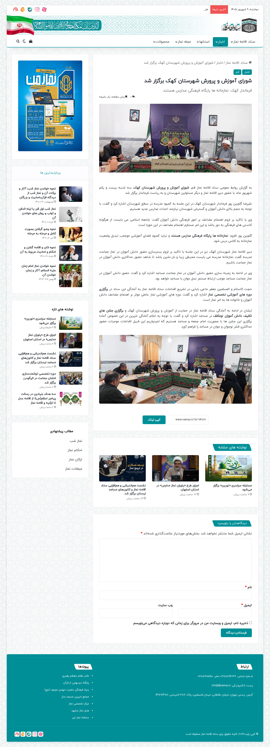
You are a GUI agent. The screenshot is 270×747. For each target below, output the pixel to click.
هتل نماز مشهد (80, 711)
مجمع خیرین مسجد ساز (75, 697)
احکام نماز (75, 450)
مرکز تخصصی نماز (79, 704)
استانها (204, 41)
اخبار (221, 41)
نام (248, 587)
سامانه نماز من (80, 718)
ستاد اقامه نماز (244, 41)
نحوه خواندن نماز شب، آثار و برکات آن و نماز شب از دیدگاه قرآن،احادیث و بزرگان (37, 193)
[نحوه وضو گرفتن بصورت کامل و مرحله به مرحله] (70, 234)
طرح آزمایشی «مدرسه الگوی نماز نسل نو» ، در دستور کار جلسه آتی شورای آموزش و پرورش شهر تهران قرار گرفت (143, 9)
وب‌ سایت (165, 605)
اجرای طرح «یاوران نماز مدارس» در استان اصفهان (39, 337)
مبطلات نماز (73, 469)
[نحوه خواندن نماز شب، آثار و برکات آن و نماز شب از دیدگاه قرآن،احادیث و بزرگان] (70, 194)
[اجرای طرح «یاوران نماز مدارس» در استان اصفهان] (175, 468)
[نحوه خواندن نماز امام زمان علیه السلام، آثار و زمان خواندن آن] (70, 275)
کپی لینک (154, 420)
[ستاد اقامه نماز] (239, 25)
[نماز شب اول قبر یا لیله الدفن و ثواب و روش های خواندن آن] (70, 214)
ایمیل (246, 605)
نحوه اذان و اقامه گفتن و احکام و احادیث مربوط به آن (38, 249)
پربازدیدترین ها (50, 173)
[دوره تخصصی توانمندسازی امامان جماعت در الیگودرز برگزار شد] (70, 378)
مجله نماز (184, 41)
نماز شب (76, 441)
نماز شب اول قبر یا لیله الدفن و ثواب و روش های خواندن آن (37, 213)
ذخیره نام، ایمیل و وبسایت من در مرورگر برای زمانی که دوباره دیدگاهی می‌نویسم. (190, 623)
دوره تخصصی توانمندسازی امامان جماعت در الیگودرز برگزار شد (39, 378)
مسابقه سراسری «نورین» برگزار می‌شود (40, 321)
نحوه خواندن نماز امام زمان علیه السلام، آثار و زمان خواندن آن (39, 270)
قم (237, 72)
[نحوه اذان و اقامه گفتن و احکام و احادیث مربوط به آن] (70, 253)
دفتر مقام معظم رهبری (75, 676)
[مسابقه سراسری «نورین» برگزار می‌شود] (228, 468)
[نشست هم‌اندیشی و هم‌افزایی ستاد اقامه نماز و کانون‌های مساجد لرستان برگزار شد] (122, 468)
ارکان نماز (75, 459)
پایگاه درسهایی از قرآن (76, 683)
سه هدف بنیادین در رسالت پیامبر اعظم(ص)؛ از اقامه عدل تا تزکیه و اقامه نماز (37, 398)
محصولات (162, 41)
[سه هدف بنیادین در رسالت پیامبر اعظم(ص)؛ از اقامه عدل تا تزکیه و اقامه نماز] (70, 399)
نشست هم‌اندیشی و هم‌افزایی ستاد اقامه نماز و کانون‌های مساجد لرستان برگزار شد (123, 490)
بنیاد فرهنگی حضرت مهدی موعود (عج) (67, 690)
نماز (203, 734)
